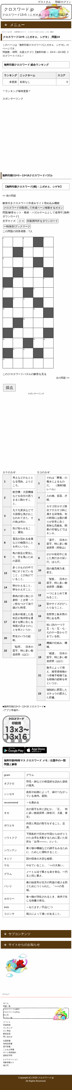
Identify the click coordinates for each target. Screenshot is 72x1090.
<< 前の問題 (9, 195)
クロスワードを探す (11, 1009)
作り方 (6, 1015)
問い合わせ (7, 1037)
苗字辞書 (7, 1047)
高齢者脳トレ (8, 1062)
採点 (9, 388)
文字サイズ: (10, 220)
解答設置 (7, 1034)
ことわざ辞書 (8, 1050)
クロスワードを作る (11, 1012)
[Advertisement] (36, 136)
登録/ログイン (63, 1)
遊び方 (6, 1065)
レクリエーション (10, 1059)
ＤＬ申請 (7, 1031)
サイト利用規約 (9, 1052)
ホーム (6, 1003)
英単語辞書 (7, 1044)
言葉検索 (7, 1025)
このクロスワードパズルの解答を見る (25, 374)
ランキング (7, 1028)
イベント (7, 1022)
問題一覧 (7, 1006)
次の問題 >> (62, 377)
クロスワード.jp (19, 9)
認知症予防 (7, 1055)
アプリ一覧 (7, 1018)
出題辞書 (7, 1041)
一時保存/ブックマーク (17, 226)
